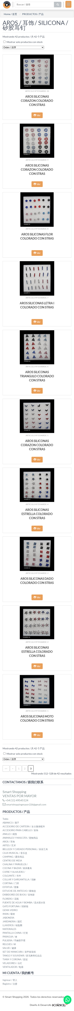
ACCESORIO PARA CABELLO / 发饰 (20, 830)
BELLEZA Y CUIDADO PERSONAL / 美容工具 (25, 849)
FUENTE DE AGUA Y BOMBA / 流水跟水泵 (24, 902)
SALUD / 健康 (9, 948)
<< (6, 768)
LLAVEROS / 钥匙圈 (12, 925)
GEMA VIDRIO (10, 910)
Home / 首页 (10, 14)
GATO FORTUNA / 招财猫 (15, 906)
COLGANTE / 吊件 (12, 875)
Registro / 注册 (10, 983)
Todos (5, 818)
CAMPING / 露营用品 (13, 856)
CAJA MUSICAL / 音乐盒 (15, 853)
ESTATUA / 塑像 (11, 887)
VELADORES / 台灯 (12, 963)
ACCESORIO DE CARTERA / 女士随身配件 (24, 826)
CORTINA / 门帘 (11, 883)
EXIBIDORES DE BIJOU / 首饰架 (19, 894)
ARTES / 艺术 (9, 845)
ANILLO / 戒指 (10, 834)
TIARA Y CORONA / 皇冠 (15, 959)
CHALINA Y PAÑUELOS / (15, 864)
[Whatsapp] (67, 1000)
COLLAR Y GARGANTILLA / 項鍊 (19, 879)
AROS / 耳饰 (9, 841)
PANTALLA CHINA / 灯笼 (15, 932)
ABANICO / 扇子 (11, 822)
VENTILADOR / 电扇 (13, 967)
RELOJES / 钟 (9, 944)
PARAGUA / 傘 (10, 936)
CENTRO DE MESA (12, 860)
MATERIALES (9, 929)
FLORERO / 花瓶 (11, 898)
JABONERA (8, 917)
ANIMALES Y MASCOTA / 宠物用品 (20, 837)
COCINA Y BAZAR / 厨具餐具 (17, 868)
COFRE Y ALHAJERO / (14, 872)
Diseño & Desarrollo (40, 1005)
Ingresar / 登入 (10, 980)
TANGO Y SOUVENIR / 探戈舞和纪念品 (22, 955)
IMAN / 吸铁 (9, 914)
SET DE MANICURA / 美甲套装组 (19, 951)
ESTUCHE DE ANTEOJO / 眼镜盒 (19, 890)
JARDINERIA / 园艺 (12, 921)
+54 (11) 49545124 (16, 800)
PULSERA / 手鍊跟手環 (14, 940)
